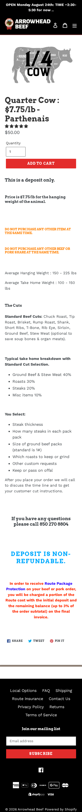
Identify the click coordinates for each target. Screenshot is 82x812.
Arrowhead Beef (31, 809)
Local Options (23, 690)
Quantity (13, 143)
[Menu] (74, 25)
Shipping (64, 690)
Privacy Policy (31, 706)
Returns (56, 706)
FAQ (46, 690)
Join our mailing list (41, 729)
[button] (17, 126)
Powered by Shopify (61, 809)
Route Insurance (27, 698)
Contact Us (59, 698)
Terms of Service (41, 715)
